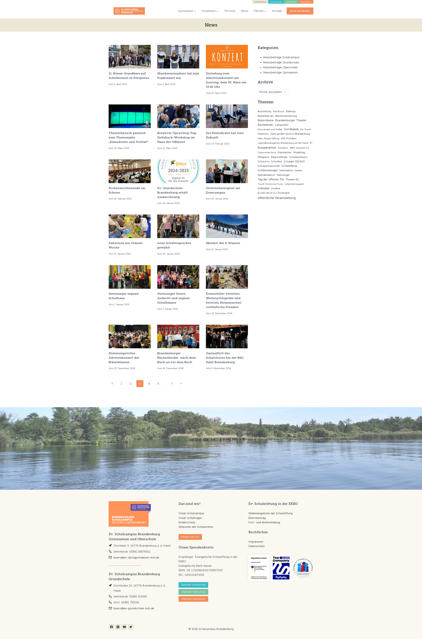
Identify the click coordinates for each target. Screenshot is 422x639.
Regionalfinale (279, 157)
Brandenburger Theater (291, 120)
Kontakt (277, 11)
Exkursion (263, 133)
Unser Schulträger (190, 518)
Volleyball (263, 188)
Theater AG (292, 179)
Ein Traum (305, 129)
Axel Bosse (278, 111)
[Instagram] (118, 627)
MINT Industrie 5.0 (299, 148)
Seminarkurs (286, 170)
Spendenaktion (266, 175)
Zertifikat (275, 188)
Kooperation (267, 147)
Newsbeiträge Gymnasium (280, 72)
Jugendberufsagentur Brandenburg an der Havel (283, 143)
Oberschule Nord (267, 152)
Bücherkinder (265, 124)
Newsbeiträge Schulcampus (281, 57)
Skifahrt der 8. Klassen (223, 243)
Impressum (255, 541)
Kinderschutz (187, 522)
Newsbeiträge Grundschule (281, 62)
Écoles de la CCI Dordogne (274, 192)
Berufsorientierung (286, 116)
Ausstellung (264, 111)
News (244, 11)
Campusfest (282, 124)
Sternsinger (283, 175)
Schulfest (276, 161)
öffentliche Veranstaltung (277, 198)
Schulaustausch (298, 157)
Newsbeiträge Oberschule (280, 67)
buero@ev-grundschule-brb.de (134, 608)
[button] (190, 537)
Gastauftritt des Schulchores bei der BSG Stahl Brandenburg (224, 357)
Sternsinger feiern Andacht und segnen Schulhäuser (173, 298)
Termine (229, 11)
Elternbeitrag (257, 518)
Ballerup (291, 111)
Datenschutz (256, 546)
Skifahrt (298, 170)
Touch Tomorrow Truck (270, 184)
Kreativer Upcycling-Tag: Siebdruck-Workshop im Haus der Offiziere (177, 137)
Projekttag (299, 152)
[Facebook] (111, 627)
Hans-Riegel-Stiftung (268, 138)
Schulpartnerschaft (269, 165)
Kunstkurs (283, 148)
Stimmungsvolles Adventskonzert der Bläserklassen (124, 357)
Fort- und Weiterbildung (264, 522)
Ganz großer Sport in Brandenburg (290, 133)
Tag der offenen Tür (271, 179)
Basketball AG (266, 116)
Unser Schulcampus (191, 513)
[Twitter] (131, 627)
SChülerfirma (289, 165)
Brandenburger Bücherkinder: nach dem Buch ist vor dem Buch (176, 357)
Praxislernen (285, 152)
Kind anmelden (300, 11)
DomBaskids (291, 129)
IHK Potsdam (288, 138)
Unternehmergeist (294, 184)
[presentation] (130, 56)
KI (311, 142)
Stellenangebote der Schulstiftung (270, 513)
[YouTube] (124, 627)
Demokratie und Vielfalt (270, 129)
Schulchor (264, 161)
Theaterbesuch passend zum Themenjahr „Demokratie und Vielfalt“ (129, 137)
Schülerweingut (268, 170)
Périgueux (263, 157)
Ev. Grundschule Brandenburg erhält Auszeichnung (172, 192)
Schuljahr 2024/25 (294, 161)
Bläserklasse (266, 120)
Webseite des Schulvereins (196, 526)
